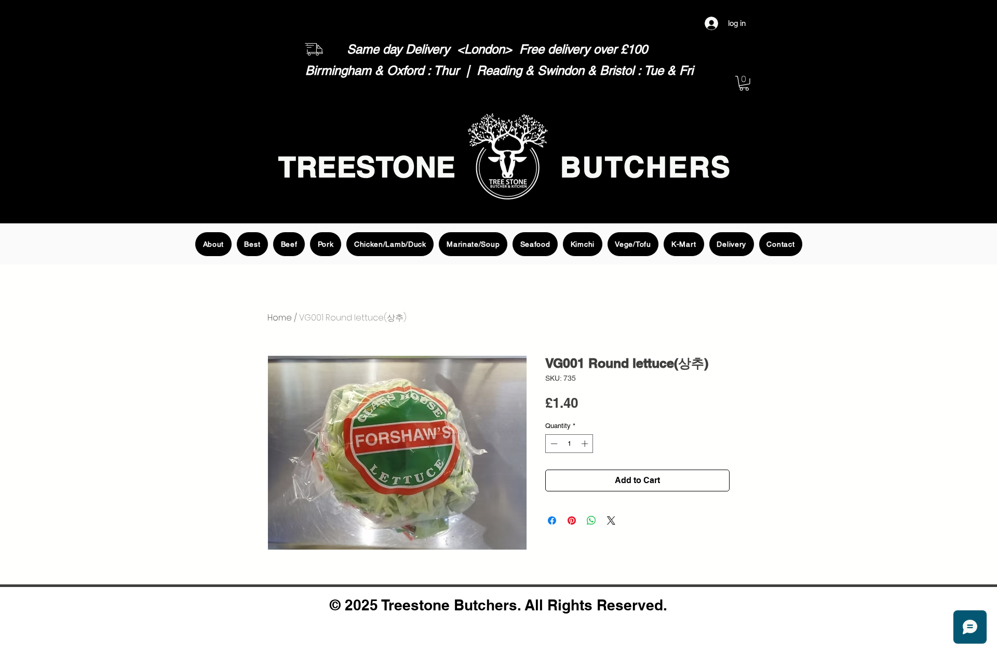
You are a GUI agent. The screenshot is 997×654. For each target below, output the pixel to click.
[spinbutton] (569, 443)
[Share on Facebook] (552, 520)
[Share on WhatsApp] (591, 520)
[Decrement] (553, 443)
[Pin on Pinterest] (571, 520)
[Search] (742, 154)
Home (279, 318)
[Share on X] (611, 520)
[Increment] (586, 443)
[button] (744, 83)
